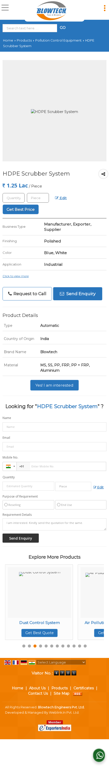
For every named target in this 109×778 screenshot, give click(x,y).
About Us (37, 688)
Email (6, 437)
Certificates (84, 688)
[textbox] (31, 28)
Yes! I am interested (54, 385)
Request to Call (29, 293)
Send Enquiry (80, 293)
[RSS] (77, 693)
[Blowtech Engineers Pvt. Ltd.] (52, 10)
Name (7, 418)
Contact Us (38, 693)
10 (74, 646)
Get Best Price (21, 209)
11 (79, 646)
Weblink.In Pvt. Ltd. (64, 712)
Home (8, 40)
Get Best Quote (23, 633)
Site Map (61, 693)
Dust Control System (23, 622)
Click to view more (16, 276)
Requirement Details (17, 515)
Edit (63, 198)
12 (85, 646)
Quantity (9, 477)
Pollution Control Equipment (58, 40)
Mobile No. (10, 457)
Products (24, 40)
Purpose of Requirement (20, 496)
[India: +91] (10, 466)
